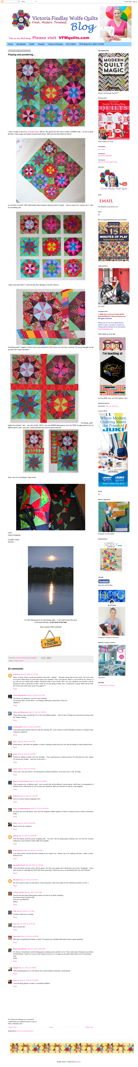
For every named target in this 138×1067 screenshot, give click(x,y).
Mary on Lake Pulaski (21, 781)
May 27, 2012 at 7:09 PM (27, 968)
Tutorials (41, 44)
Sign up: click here (112, 406)
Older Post (89, 1027)
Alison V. (16, 980)
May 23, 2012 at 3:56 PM (31, 727)
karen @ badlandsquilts (22, 808)
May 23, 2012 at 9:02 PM (26, 823)
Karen (15, 754)
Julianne (16, 796)
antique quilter (18, 892)
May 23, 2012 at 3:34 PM (29, 674)
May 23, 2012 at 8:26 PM (40, 808)
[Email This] (42, 658)
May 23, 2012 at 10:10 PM (33, 850)
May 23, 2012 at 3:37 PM (36, 695)
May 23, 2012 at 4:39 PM (38, 781)
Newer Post (12, 1027)
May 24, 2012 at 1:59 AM (34, 865)
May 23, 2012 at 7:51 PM (28, 796)
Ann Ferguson (18, 850)
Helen (15, 823)
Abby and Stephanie (20, 712)
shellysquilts (18, 727)
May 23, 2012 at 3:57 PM (26, 741)
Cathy (15, 769)
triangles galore (18, 661)
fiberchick (16, 936)
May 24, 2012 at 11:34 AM (26, 924)
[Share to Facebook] (48, 658)
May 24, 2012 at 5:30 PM (29, 936)
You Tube (101, 149)
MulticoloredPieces (20, 949)
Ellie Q (15, 836)
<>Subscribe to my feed (106, 685)
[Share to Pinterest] (50, 658)
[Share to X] (46, 658)
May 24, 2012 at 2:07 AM (28, 880)
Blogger (78, 1062)
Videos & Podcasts (55, 44)
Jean (15, 741)
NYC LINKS (71, 44)
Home (10, 44)
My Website (21, 44)
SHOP (31, 44)
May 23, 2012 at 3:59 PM (26, 754)
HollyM (15, 968)
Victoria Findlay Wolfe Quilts (107, 162)
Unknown (16, 674)
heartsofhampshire (20, 695)
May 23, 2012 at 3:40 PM (37, 712)
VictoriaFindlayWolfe (105, 155)
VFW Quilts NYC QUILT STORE (91, 44)
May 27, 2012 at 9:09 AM (36, 949)
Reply (15, 689)
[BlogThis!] (44, 658)
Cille (14, 911)
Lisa (14, 924)
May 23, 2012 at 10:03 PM (28, 836)
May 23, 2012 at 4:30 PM (26, 769)
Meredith (16, 880)
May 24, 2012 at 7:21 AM (25, 911)
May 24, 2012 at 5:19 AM (33, 892)
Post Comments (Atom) (25, 1031)
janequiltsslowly (19, 865)
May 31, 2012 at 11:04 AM (29, 980)
